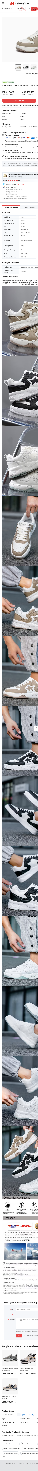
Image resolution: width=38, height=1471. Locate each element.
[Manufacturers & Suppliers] (19, 3)
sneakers (4, 1426)
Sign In (5, 198)
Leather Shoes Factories (11, 1444)
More (3, 1457)
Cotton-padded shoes (8, 1422)
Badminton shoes (25, 1419)
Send (18, 1336)
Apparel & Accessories (13, 14)
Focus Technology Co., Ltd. (25, 1463)
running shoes (24, 1422)
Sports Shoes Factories (29, 1444)
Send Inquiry (19, 101)
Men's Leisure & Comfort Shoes (29, 14)
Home (3, 14)
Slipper (4, 1419)
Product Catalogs (29, 1415)
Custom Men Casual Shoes (12, 1448)
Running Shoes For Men (11, 1453)
